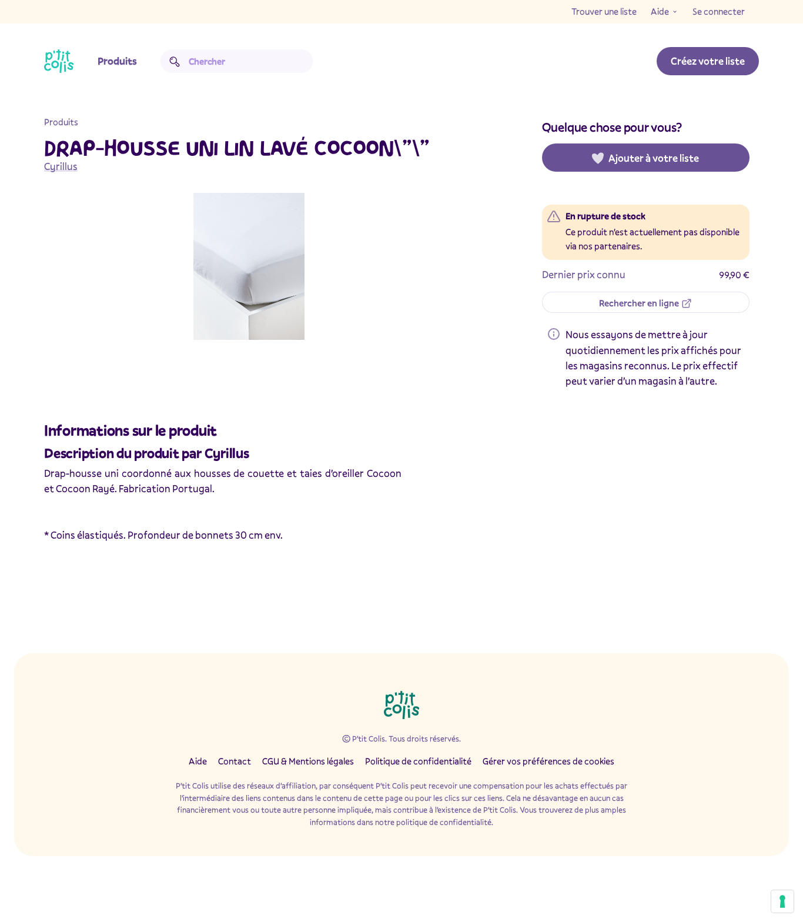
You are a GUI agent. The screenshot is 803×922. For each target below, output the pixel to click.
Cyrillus (61, 166)
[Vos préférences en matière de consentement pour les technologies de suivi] (782, 901)
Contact (234, 761)
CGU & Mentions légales (308, 761)
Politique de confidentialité (418, 761)
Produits (117, 61)
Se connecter (718, 11)
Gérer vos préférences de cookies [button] (548, 761)
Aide (660, 11)
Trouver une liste (604, 11)
